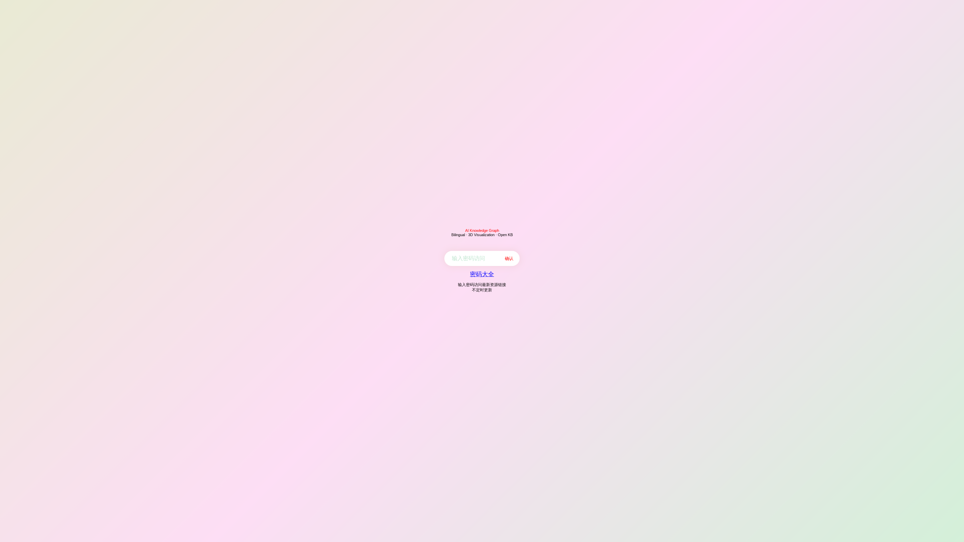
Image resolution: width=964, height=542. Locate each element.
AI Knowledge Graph (482, 230)
